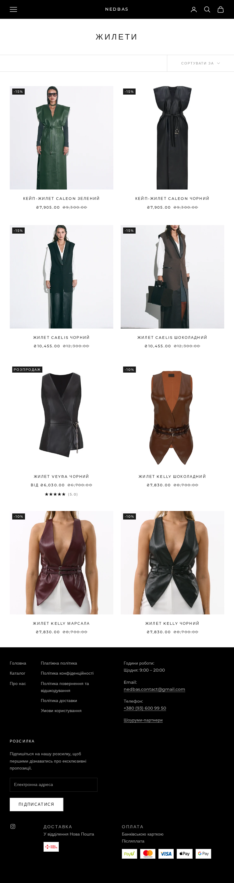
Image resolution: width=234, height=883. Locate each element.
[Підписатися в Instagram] (13, 826)
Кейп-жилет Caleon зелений (61, 198)
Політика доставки (59, 700)
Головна (18, 663)
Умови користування (61, 710)
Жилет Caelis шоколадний (172, 337)
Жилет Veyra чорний (62, 476)
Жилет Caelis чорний (61, 337)
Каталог (17, 673)
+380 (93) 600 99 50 (145, 708)
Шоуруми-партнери (143, 720)
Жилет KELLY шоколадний (172, 476)
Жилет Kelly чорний (172, 623)
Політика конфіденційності (67, 673)
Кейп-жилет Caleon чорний (172, 198)
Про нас (18, 683)
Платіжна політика (59, 663)
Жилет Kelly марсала (61, 623)
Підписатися (37, 804)
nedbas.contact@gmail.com (154, 689)
